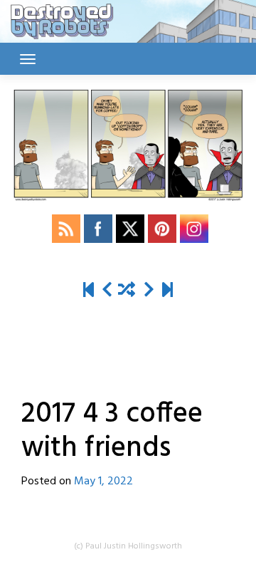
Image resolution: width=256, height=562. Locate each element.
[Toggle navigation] (27, 59)
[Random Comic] (126, 291)
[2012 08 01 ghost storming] (88, 291)
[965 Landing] (167, 291)
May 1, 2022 (103, 481)
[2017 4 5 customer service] (149, 291)
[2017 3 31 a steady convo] (107, 291)
